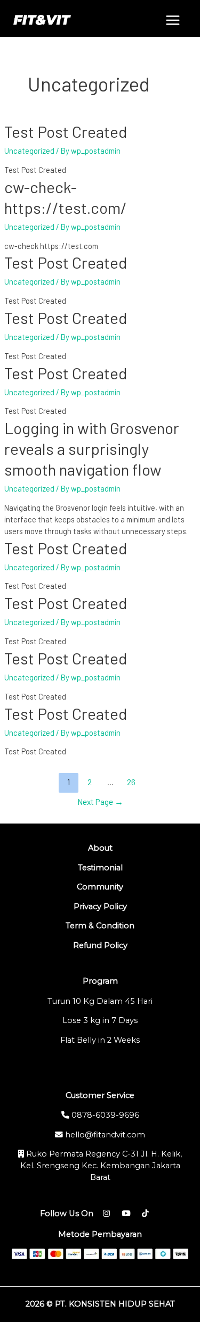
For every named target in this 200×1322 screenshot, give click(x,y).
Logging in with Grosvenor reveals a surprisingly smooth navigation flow (91, 448)
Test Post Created (65, 131)
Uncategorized (29, 150)
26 (131, 782)
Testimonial (100, 867)
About (100, 848)
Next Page (100, 801)
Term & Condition (100, 925)
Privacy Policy (100, 906)
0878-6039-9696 (104, 1115)
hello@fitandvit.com (104, 1135)
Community (100, 887)
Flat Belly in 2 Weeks (100, 1040)
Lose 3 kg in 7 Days (100, 1020)
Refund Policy (100, 945)
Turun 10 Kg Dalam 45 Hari (100, 1001)
